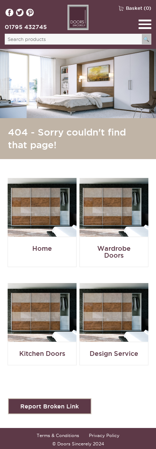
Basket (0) (138, 8)
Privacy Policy (104, 435)
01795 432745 (26, 27)
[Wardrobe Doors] (42, 229)
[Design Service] (113, 331)
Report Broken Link (49, 406)
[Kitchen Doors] (42, 331)
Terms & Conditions (58, 435)
